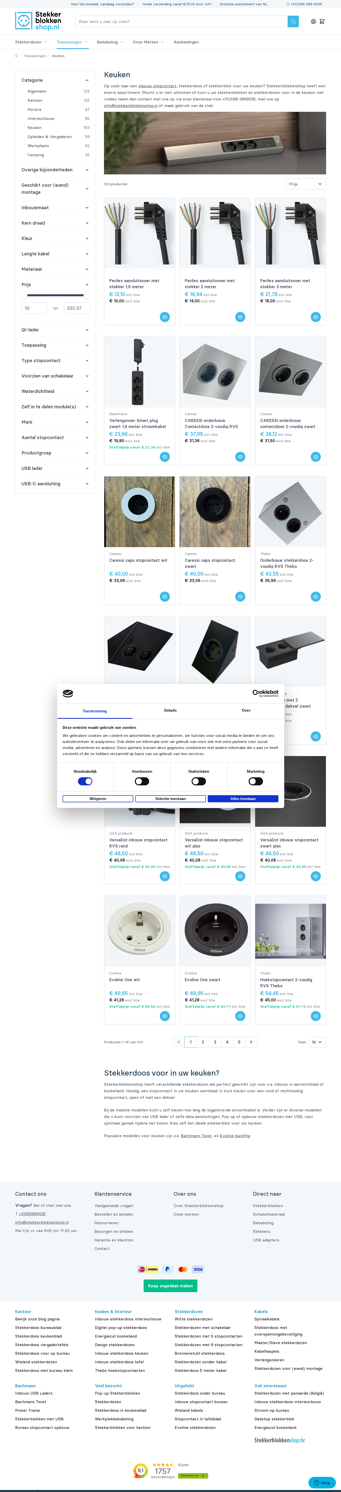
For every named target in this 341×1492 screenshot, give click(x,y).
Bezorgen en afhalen (113, 1231)
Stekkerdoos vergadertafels (41, 1344)
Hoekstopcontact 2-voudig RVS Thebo (286, 982)
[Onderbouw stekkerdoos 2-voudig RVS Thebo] (290, 511)
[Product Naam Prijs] (306, 184)
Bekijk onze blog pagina (37, 1318)
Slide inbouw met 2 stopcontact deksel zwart (285, 703)
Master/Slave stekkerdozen (280, 1342)
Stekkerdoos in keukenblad (120, 1410)
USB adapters (266, 1239)
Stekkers (261, 1231)
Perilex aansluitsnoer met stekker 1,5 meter (134, 283)
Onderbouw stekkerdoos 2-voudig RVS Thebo (286, 563)
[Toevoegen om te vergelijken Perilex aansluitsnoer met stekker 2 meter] (240, 317)
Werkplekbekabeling (114, 1418)
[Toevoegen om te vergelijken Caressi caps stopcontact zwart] (240, 597)
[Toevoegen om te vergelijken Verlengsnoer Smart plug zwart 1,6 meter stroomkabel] (165, 457)
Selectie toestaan (170, 798)
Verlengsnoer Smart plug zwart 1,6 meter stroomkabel (137, 423)
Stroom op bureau (271, 1410)
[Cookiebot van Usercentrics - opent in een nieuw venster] (256, 693)
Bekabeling (107, 41)
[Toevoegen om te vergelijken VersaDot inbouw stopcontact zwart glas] (316, 876)
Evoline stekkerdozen (195, 1427)
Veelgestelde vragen (113, 1205)
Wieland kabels (189, 1410)
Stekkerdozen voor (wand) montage (288, 1368)
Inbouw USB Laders (34, 1393)
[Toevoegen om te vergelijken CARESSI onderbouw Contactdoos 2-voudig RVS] (240, 457)
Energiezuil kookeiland (116, 1336)
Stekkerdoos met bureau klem (44, 1370)
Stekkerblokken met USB (39, 1418)
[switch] (142, 781)
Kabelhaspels (266, 1351)
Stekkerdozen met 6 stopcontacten (208, 1336)
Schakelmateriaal (269, 1214)
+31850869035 (32, 1213)
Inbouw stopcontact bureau (201, 1401)
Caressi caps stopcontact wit (138, 560)
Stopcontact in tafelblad (198, 1418)
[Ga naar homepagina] (16, 55)
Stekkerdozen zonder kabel (200, 1361)
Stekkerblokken (268, 1205)
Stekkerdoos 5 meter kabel (200, 1370)
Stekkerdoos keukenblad (38, 1336)
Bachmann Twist (196, 1135)
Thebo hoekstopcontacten (120, 1370)
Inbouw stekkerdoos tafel (119, 1361)
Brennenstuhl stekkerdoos (200, 1353)
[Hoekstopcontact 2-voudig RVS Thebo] (290, 931)
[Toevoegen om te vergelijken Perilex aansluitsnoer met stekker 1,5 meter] (165, 317)
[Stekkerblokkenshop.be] (290, 1441)
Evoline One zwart (202, 979)
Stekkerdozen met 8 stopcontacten (208, 1344)
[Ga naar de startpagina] (38, 21)
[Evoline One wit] (139, 931)
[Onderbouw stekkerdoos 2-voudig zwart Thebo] (139, 651)
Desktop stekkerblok (274, 1418)
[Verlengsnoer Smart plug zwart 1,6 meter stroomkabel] (139, 372)
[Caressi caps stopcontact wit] (139, 511)
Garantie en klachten (114, 1239)
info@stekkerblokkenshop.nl (131, 105)
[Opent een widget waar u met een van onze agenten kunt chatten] (322, 1483)
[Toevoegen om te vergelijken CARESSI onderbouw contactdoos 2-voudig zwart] (316, 457)
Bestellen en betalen (113, 1214)
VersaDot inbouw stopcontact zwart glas (289, 842)
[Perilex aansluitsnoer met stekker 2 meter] (215, 233)
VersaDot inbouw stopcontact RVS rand (138, 842)
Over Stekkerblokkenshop (199, 1205)
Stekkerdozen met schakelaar (203, 1327)
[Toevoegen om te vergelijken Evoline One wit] (165, 1016)
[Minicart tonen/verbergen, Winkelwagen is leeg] (322, 21)
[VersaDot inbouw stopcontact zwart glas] (290, 791)
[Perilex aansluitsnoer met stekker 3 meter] (290, 233)
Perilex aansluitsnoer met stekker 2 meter (210, 283)
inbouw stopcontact (157, 85)
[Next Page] (251, 1042)
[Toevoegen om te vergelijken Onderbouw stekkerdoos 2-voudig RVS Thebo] (316, 597)
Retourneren (106, 1222)
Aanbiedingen (186, 41)
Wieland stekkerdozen (36, 1361)
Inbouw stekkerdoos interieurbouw (128, 1318)
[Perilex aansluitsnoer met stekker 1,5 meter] (139, 233)
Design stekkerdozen (115, 1344)
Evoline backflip (235, 1135)
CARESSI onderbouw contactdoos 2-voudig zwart (288, 423)
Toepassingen (69, 41)
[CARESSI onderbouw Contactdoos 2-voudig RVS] (215, 372)
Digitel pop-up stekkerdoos (121, 1327)
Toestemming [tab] (95, 711)
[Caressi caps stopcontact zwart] (215, 511)
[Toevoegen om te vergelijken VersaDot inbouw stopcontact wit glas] (240, 876)
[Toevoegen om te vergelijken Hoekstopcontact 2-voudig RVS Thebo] (316, 1016)
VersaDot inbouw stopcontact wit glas (214, 842)
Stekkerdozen (28, 41)
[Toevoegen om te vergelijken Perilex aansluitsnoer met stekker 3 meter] (316, 317)
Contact (102, 1248)
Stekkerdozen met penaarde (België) (289, 1393)
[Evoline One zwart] (215, 931)
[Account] (313, 21)
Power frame (27, 1410)
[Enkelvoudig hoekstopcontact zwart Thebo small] (215, 651)
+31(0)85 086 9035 (306, 4)
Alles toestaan (243, 798)
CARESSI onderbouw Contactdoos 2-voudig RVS (211, 423)
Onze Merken (145, 41)
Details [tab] (170, 710)
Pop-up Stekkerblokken (117, 1393)
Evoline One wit (124, 979)
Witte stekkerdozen (194, 1318)
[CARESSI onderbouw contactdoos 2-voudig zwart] (290, 372)
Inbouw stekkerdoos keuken (121, 1353)
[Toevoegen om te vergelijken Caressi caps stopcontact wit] (165, 597)
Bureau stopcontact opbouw (42, 1427)
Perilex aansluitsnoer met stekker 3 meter (285, 283)
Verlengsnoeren (269, 1359)
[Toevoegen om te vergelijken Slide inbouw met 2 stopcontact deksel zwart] (316, 736)
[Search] (293, 21)
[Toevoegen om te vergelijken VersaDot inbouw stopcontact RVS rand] (165, 876)
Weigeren (98, 798)
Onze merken (186, 1214)
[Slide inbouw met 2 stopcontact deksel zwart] (290, 651)
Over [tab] (246, 710)
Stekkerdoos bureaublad (38, 1327)
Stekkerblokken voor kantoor (123, 1427)
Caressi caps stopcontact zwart (210, 563)
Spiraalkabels (266, 1318)
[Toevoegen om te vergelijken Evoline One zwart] (240, 1016)
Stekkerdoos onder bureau (200, 1393)
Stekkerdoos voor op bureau (42, 1353)
